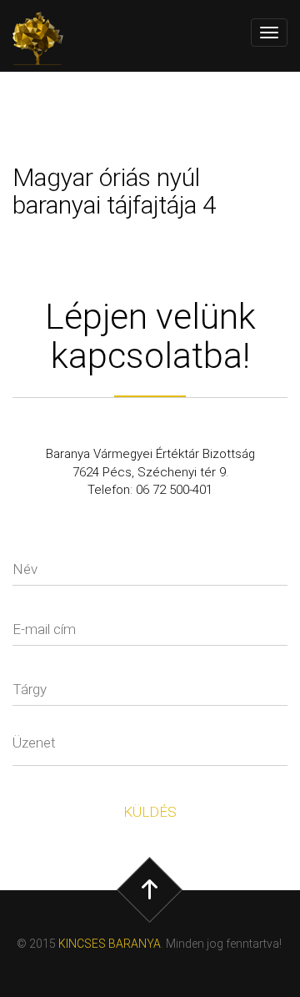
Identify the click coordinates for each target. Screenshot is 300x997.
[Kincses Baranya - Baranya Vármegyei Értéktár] (45, 38)
